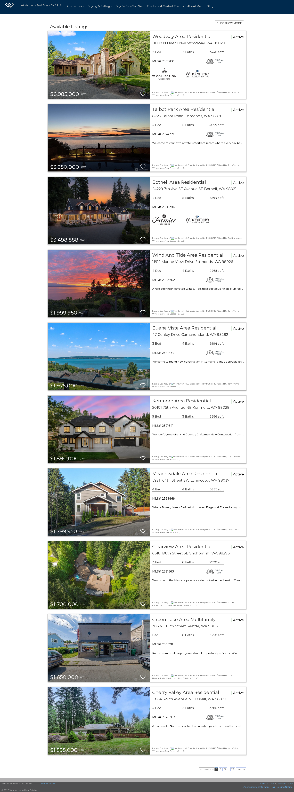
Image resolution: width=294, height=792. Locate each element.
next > (241, 769)
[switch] (143, 94)
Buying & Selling (101, 9)
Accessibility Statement (256, 787)
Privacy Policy (285, 783)
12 (232, 769)
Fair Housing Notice (282, 787)
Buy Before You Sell (129, 6)
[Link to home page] (9, 7)
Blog (212, 9)
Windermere (47, 783)
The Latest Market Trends (165, 6)
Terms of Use (267, 783)
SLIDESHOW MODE (229, 23)
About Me (196, 9)
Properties (76, 9)
